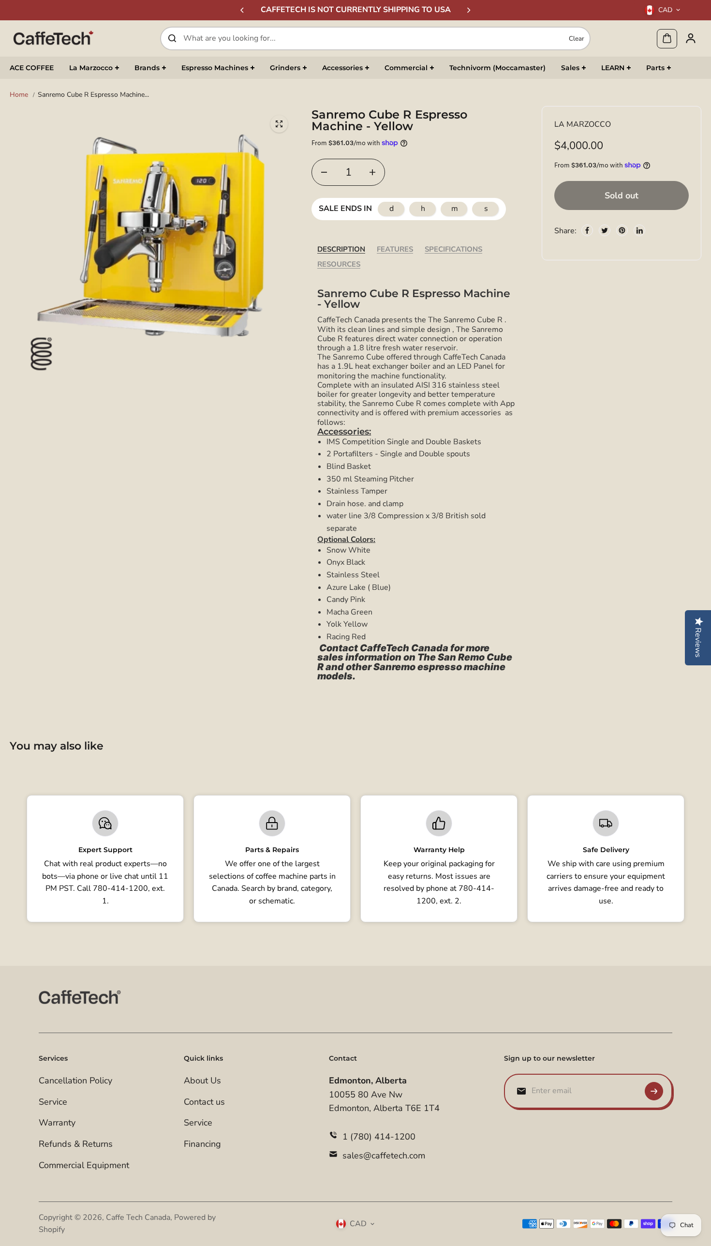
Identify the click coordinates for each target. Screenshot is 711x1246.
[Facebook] (587, 230)
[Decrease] (324, 172)
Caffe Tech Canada (138, 1217)
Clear (576, 38)
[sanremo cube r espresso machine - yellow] (279, 124)
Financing (202, 1144)
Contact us (204, 1102)
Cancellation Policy (75, 1080)
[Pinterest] (622, 230)
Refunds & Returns (76, 1144)
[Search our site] (172, 38)
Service (53, 1102)
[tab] (341, 249)
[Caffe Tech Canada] (53, 38)
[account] (690, 38)
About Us (202, 1080)
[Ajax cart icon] (667, 38)
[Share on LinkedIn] (639, 230)
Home (19, 94)
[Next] (468, 10)
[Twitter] (604, 230)
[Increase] (372, 172)
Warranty (57, 1122)
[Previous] (242, 10)
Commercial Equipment (84, 1165)
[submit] (654, 1091)
